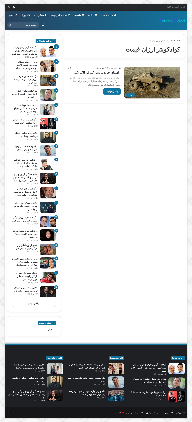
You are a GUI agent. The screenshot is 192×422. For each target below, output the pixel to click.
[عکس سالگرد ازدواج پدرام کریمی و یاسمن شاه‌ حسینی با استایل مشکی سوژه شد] (48, 178)
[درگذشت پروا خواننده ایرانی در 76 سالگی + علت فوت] (48, 123)
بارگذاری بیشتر (34, 303)
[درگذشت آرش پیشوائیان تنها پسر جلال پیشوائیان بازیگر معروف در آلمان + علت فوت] (48, 51)
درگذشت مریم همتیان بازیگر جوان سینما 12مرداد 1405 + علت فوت (25, 234)
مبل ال (51, 329)
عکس (79, 15)
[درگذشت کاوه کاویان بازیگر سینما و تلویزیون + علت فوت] (48, 221)
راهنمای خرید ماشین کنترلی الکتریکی (97, 72)
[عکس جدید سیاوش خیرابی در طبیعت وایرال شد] (48, 137)
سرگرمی (40, 15)
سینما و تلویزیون (60, 15)
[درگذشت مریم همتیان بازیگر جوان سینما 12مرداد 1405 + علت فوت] (48, 235)
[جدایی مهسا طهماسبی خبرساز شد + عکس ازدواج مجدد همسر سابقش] (48, 109)
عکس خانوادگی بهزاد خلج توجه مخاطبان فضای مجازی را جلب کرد (25, 206)
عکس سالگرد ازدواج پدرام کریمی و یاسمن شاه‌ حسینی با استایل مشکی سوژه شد (25, 177)
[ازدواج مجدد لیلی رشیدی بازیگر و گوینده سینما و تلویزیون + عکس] (48, 277)
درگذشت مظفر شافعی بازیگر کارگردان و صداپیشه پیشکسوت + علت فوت (26, 192)
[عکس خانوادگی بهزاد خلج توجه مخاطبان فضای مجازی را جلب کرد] (48, 207)
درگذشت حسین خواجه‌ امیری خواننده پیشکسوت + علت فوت (26, 79)
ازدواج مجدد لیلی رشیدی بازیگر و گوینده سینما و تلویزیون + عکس (27, 276)
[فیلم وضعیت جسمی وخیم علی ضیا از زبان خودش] (48, 150)
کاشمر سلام (113, 68)
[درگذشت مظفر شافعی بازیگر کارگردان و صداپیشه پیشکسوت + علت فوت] (48, 192)
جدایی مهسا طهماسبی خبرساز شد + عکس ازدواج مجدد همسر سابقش (26, 108)
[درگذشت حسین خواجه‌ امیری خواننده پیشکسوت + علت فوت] (48, 80)
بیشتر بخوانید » (111, 91)
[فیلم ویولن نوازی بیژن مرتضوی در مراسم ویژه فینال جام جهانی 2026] (116, 395)
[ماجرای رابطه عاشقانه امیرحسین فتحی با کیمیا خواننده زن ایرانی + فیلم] (48, 66)
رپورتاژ (24, 15)
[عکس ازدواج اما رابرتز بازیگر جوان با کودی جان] (48, 249)
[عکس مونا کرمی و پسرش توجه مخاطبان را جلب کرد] (48, 291)
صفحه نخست (108, 15)
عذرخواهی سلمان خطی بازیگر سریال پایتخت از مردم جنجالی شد (25, 94)
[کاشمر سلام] (172, 20)
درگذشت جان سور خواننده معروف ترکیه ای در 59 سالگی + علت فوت (26, 163)
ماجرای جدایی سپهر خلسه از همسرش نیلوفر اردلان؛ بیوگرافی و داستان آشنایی (25, 262)
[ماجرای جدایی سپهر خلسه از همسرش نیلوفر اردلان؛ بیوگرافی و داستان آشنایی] (48, 263)
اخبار (92, 15)
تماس (12, 15)
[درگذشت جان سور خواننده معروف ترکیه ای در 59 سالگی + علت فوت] (48, 164)
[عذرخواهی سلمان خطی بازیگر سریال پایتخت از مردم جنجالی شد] (48, 95)
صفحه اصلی (173, 40)
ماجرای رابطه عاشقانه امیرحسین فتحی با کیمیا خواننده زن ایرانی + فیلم (27, 65)
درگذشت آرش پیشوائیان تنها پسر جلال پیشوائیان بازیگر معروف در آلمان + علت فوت (25, 50)
